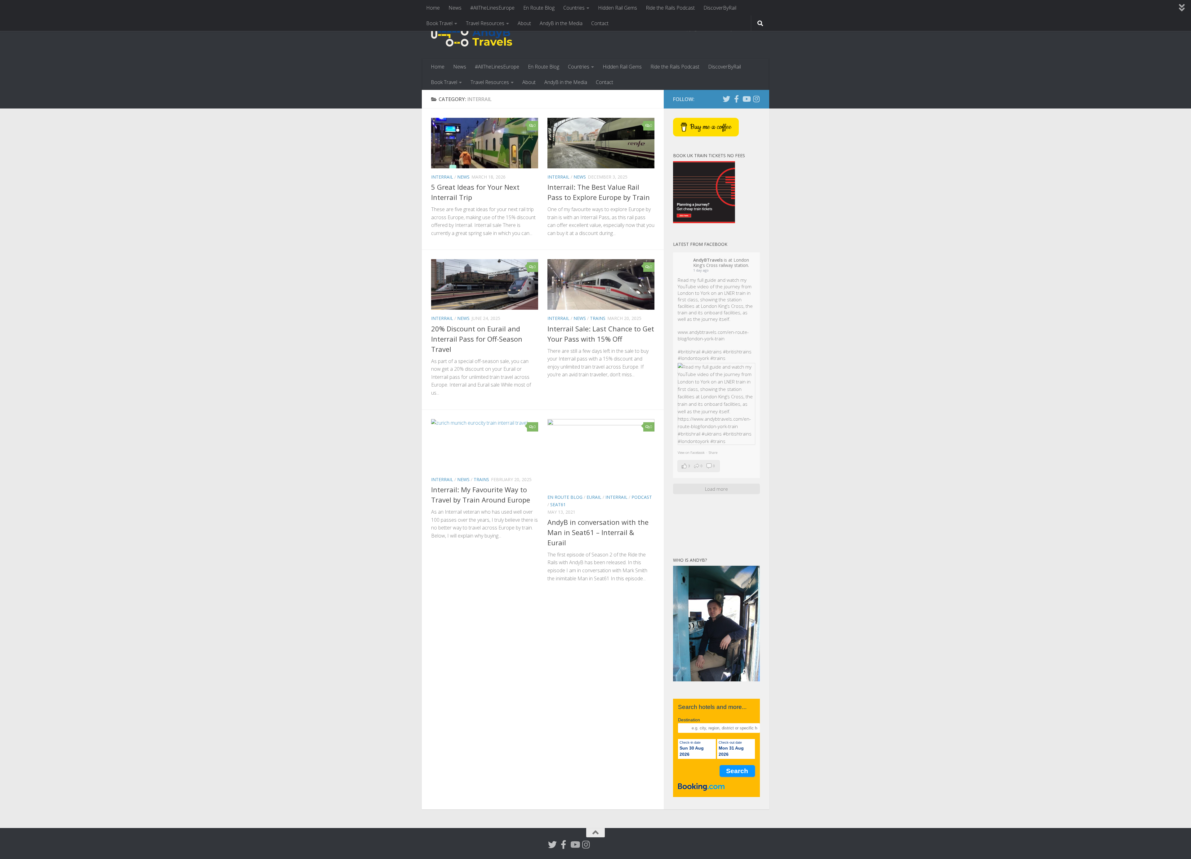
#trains (717, 358)
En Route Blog (539, 7)
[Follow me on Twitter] (726, 99)
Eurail (594, 497)
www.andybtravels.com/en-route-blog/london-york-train (713, 335)
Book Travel (439, 23)
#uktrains (712, 351)
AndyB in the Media (561, 23)
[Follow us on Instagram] (756, 99)
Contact (600, 23)
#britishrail (689, 351)
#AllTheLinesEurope (492, 7)
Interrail (442, 177)
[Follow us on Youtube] (746, 99)
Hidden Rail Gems (617, 7)
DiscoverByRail (719, 7)
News (455, 7)
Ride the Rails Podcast (670, 7)
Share (713, 452)
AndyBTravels (708, 260)
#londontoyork (693, 358)
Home (433, 7)
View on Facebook (691, 452)
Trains (597, 318)
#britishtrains (737, 351)
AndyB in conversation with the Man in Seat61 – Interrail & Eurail (598, 532)
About (524, 23)
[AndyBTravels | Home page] (471, 37)
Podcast (641, 497)
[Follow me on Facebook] (736, 99)
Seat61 (558, 504)
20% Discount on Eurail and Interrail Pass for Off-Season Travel (476, 339)
